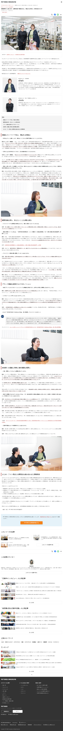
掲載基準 (45, 642)
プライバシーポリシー (37, 724)
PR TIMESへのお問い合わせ (13, 714)
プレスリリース (5, 687)
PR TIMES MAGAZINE (4, 5)
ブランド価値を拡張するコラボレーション (11, 124)
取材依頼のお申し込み (22, 724)
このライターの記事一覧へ (31, 572)
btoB (3, 642)
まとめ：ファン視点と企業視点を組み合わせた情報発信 (14, 129)
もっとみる (31, 602)
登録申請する (6, 711)
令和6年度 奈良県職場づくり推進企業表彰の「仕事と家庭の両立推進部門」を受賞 (23, 245)
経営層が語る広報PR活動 (20, 54)
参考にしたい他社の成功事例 (42, 689)
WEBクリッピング (8, 642)
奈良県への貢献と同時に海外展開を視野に (11, 126)
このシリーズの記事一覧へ (48, 544)
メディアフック (28, 642)
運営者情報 (30, 724)
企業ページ (40, 642)
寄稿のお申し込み (13, 724)
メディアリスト (17, 642)
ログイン (17, 711)
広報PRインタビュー (11, 5)
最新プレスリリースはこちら (24, 73)
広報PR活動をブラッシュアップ (42, 687)
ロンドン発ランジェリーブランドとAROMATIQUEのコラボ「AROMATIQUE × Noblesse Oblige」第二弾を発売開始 (35, 327)
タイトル (50, 642)
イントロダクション (24, 685)
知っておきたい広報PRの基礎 (42, 685)
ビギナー (22, 687)
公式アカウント (23, 722)
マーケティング (5, 689)
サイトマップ (15, 722)
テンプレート (56, 642)
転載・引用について (4, 724)
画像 (22, 642)
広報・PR (4, 685)
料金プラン (49, 516)
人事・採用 (4, 691)
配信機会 (34, 642)
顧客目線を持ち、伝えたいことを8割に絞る (11, 122)
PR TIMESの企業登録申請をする (31, 522)
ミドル (22, 689)
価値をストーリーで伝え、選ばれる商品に (11, 119)
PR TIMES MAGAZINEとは (6, 722)
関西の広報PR (4, 12)
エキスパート (23, 691)
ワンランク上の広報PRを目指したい (43, 691)
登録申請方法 (43, 516)
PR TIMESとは (3, 714)
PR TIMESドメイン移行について (49, 724)
